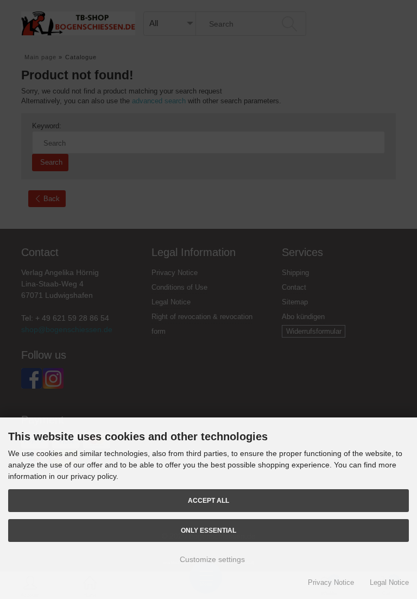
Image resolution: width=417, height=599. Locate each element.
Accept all (208, 500)
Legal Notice (389, 582)
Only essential (208, 530)
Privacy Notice (331, 582)
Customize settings (211, 559)
